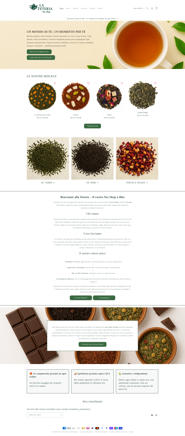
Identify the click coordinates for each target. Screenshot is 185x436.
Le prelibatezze (104, 298)
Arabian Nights (142, 112)
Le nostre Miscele (81, 298)
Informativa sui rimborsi (101, 431)
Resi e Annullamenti (92, 401)
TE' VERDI (46, 182)
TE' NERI (91, 182)
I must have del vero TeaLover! (41, 57)
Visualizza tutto (92, 126)
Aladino (75, 115)
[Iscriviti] (61, 415)
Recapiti (131, 431)
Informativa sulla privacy (86, 431)
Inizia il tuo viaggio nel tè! (39, 51)
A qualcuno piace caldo (42, 115)
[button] (68, 8)
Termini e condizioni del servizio (118, 431)
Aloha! (109, 115)
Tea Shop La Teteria (61, 431)
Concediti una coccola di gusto (92, 344)
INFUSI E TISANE (135, 182)
